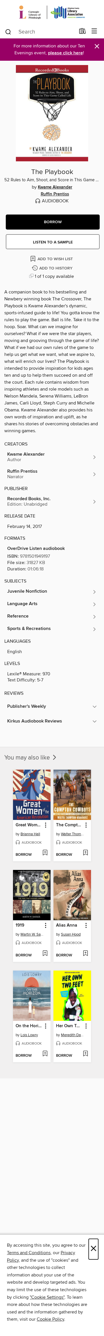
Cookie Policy (50, 1319)
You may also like (27, 758)
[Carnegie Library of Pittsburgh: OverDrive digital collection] (52, 12)
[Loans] (82, 32)
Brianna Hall (30, 834)
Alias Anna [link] (66, 925)
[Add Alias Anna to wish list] (85, 954)
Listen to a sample (53, 242)
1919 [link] (20, 925)
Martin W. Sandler (32, 934)
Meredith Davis (73, 1035)
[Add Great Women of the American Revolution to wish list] (45, 853)
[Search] (8, 31)
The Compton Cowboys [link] (69, 825)
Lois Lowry (29, 1035)
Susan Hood (71, 934)
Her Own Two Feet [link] (69, 1026)
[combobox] (40, 32)
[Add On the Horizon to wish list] (45, 1054)
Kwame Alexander (55, 187)
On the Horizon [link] (29, 1026)
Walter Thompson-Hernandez (73, 834)
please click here (65, 53)
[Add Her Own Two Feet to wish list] (85, 1054)
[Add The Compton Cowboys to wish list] (85, 853)
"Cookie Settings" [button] (47, 1297)
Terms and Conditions (29, 1253)
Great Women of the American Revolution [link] (29, 825)
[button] (53, 222)
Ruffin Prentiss (55, 194)
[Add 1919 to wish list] (45, 954)
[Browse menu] (94, 31)
